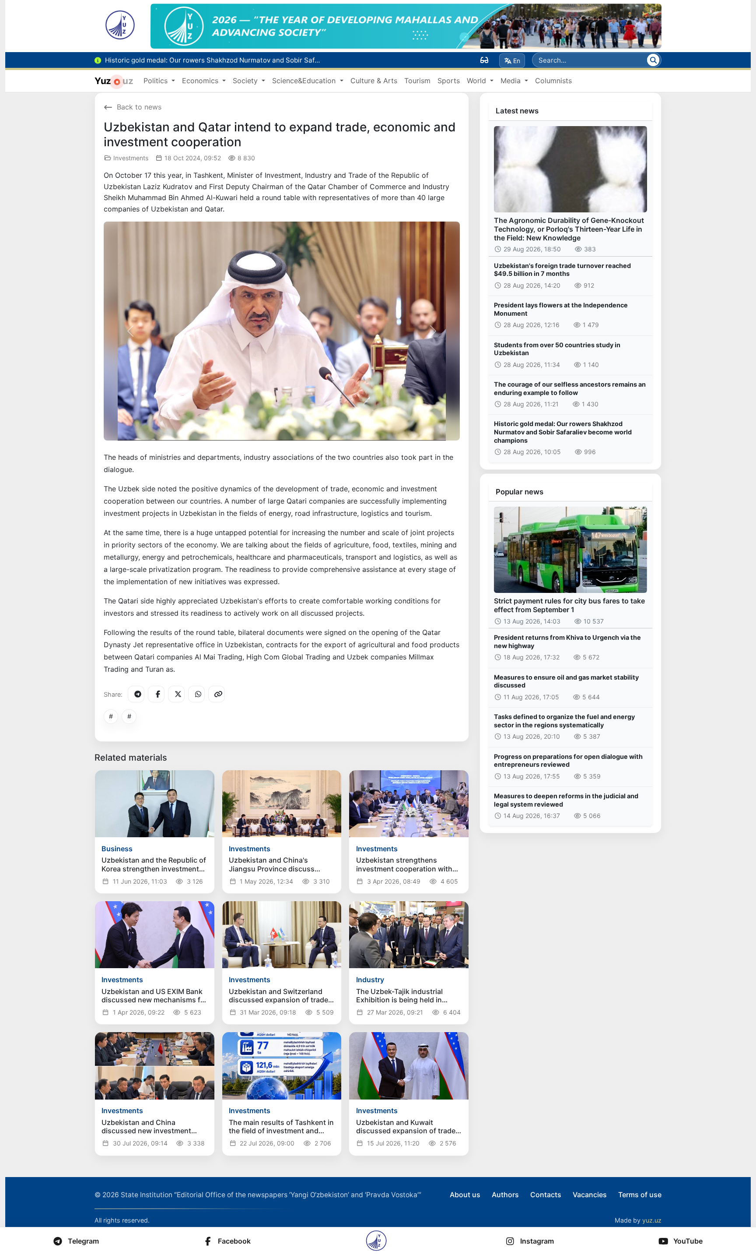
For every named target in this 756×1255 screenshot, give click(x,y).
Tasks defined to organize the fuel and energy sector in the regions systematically (564, 721)
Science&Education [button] (305, 80)
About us (465, 1194)
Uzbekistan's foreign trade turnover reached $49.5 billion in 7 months (562, 270)
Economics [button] (201, 80)
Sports (449, 80)
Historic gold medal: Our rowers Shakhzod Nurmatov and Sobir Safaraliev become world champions (563, 432)
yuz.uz (652, 1220)
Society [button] (246, 80)
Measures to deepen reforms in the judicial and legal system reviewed (566, 800)
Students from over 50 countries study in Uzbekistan (557, 349)
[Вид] (484, 60)
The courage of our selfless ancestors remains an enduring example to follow (570, 388)
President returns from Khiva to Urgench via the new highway (567, 641)
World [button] (477, 80)
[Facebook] (156, 694)
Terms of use (640, 1194)
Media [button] (511, 80)
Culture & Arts (373, 80)
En (516, 60)
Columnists (553, 80)
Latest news (517, 110)
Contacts (545, 1194)
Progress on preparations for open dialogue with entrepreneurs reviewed (568, 761)
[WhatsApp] (196, 694)
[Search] (653, 60)
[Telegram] (136, 694)
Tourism (417, 80)
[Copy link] (216, 694)
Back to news (139, 106)
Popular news (519, 491)
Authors (505, 1194)
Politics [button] (157, 80)
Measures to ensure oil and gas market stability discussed (566, 681)
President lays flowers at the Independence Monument (561, 309)
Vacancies (590, 1194)
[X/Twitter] (176, 694)
